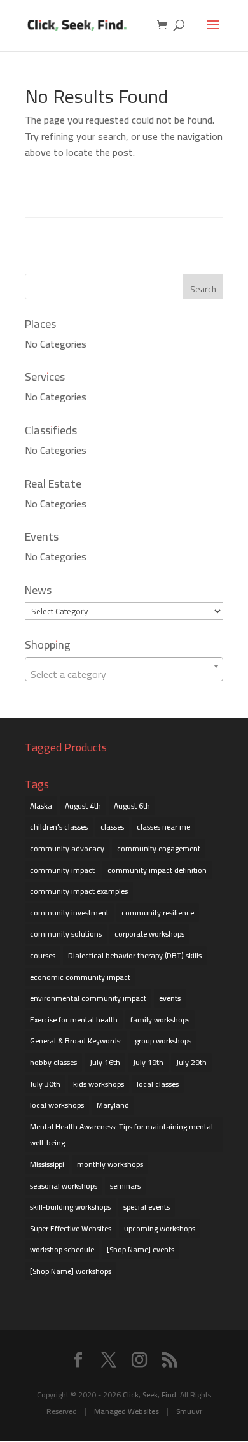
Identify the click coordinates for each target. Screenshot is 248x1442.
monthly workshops (110, 1164)
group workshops (163, 1040)
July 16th (105, 1062)
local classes (158, 1084)
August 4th (83, 805)
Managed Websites (126, 1411)
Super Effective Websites (70, 1228)
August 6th (132, 805)
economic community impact (80, 977)
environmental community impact (88, 998)
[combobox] (124, 669)
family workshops (159, 1019)
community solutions (66, 933)
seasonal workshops (63, 1185)
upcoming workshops (159, 1228)
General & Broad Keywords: (76, 1040)
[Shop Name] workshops (70, 1271)
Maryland (113, 1105)
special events (146, 1206)
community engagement (158, 848)
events (170, 998)
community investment (69, 912)
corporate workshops (149, 933)
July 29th (191, 1062)
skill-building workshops (70, 1206)
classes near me (163, 826)
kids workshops (98, 1084)
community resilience (157, 912)
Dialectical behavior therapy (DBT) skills (135, 955)
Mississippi (47, 1164)
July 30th (45, 1084)
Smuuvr (189, 1411)
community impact (62, 870)
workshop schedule (62, 1249)
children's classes (59, 826)
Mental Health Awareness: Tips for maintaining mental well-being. (121, 1134)
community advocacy (67, 848)
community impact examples (79, 891)
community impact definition (157, 870)
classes (112, 826)
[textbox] (124, 674)
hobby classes (53, 1062)
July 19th (148, 1062)
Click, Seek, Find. (150, 1394)
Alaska (41, 805)
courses (42, 955)
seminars (125, 1185)
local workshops (57, 1105)
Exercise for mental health (74, 1019)
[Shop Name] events (140, 1249)
